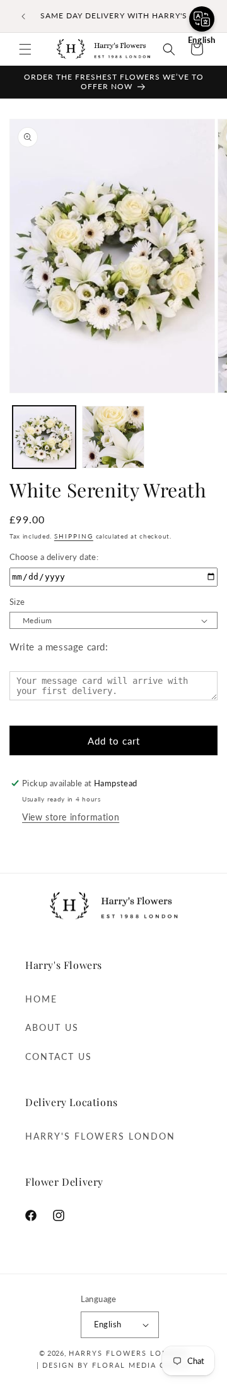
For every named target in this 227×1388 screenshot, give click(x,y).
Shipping (73, 536)
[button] (25, 49)
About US (52, 1027)
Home (41, 999)
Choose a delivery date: (53, 557)
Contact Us (58, 1056)
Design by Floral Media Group (114, 1365)
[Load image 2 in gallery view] (113, 437)
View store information (70, 817)
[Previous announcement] (23, 16)
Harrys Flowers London (128, 1353)
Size (17, 602)
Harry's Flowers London (100, 1136)
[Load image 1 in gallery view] (44, 437)
